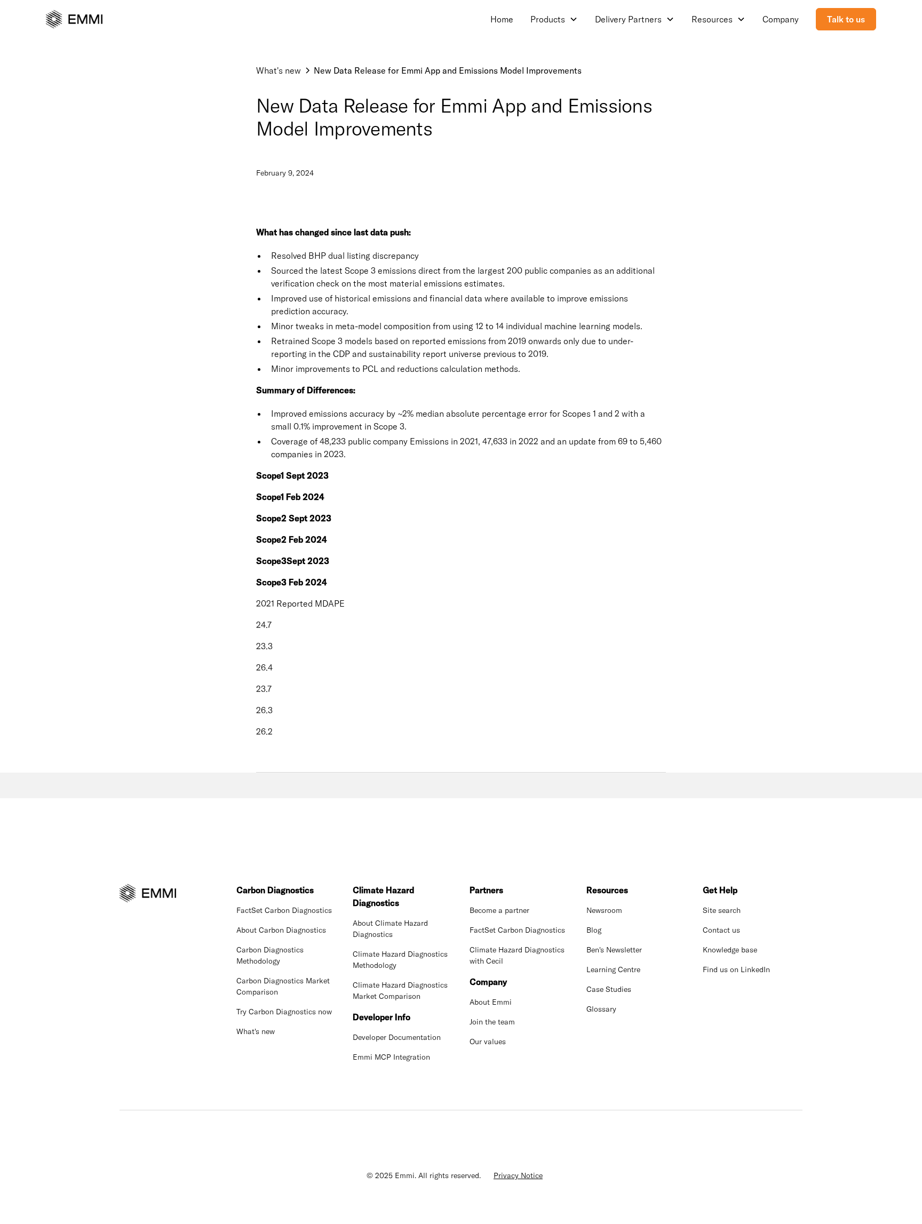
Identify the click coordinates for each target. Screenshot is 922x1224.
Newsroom (604, 910)
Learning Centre (613, 969)
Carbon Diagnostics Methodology (270, 955)
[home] (74, 19)
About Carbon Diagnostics (281, 930)
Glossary (601, 1009)
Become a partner (499, 910)
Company (780, 19)
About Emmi (491, 1002)
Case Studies (608, 989)
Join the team (492, 1022)
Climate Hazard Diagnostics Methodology (400, 959)
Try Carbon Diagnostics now (284, 1011)
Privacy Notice (518, 1175)
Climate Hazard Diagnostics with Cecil (517, 955)
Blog (593, 930)
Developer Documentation (397, 1037)
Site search (722, 910)
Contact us (721, 930)
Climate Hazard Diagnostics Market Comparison (400, 990)
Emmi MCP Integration (391, 1057)
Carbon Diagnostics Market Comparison (283, 986)
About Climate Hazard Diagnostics (390, 928)
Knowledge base (730, 950)
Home (501, 19)
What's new (255, 1031)
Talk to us (846, 19)
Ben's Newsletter (614, 950)
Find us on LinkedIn (736, 969)
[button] (554, 19)
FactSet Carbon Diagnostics (284, 910)
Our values (488, 1041)
